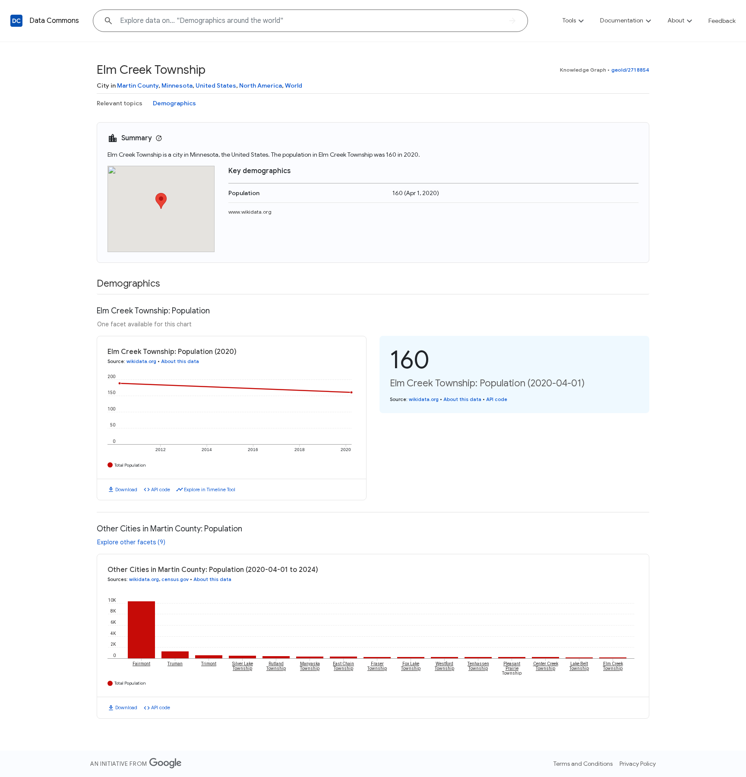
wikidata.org (141, 361)
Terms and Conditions (583, 764)
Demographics (174, 103)
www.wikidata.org (250, 211)
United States (216, 85)
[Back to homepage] (16, 21)
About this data (180, 361)
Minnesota (177, 85)
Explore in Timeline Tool (209, 489)
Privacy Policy (638, 764)
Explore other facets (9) (131, 542)
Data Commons (54, 20)
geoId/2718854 (630, 69)
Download (126, 489)
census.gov (175, 579)
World (293, 85)
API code (160, 489)
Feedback (722, 21)
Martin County (137, 85)
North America (260, 85)
